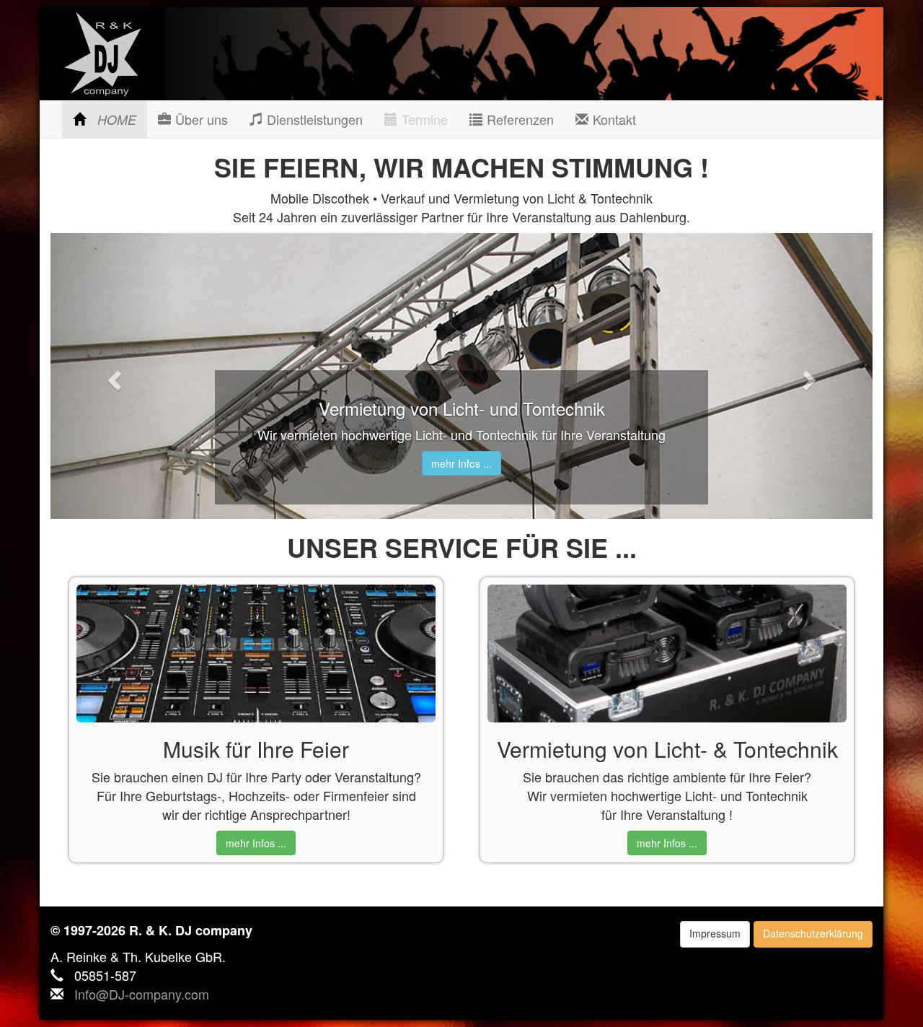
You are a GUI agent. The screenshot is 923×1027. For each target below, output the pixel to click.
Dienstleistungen (312, 119)
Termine (422, 119)
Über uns (199, 119)
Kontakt (612, 119)
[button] (112, 376)
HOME (114, 119)
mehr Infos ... (461, 463)
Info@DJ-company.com (141, 994)
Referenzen (518, 119)
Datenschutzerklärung (813, 933)
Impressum (715, 933)
